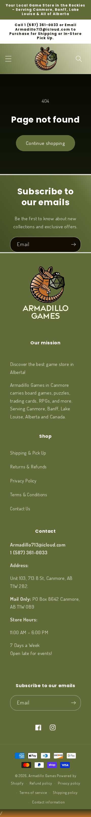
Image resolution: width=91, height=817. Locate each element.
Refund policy (41, 783)
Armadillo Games (42, 775)
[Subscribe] (73, 244)
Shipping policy (65, 792)
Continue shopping (45, 143)
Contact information (48, 802)
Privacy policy (69, 783)
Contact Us (20, 508)
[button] (8, 58)
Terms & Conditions (28, 494)
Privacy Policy (23, 480)
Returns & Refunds (28, 466)
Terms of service (33, 792)
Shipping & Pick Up (28, 453)
